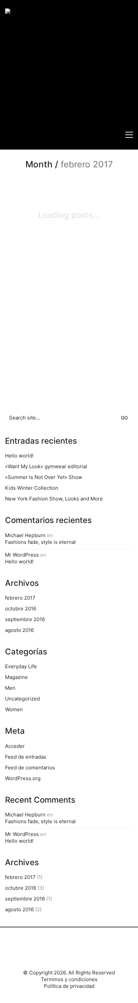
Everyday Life (21, 666)
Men (10, 688)
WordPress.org (23, 778)
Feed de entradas (25, 757)
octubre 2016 (20, 608)
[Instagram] (76, 951)
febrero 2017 (20, 598)
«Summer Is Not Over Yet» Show (43, 477)
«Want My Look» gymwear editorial (46, 466)
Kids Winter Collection (31, 488)
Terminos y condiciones (69, 979)
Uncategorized (22, 698)
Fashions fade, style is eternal (40, 542)
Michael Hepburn (25, 535)
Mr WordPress (22, 555)
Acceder (15, 746)
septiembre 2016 (25, 619)
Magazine (16, 677)
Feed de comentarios (30, 767)
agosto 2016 (19, 630)
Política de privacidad (69, 986)
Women (14, 709)
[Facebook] (60, 951)
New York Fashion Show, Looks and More (54, 498)
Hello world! (19, 455)
